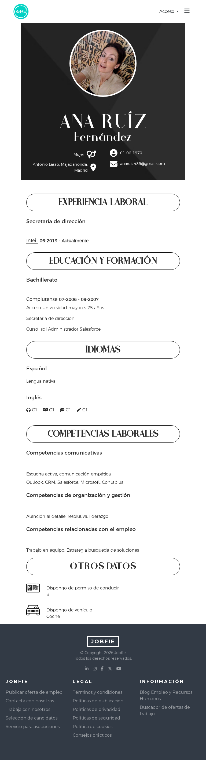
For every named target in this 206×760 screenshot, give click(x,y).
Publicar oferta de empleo (34, 692)
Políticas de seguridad (96, 718)
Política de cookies (92, 726)
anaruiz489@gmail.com (142, 163)
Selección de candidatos (31, 718)
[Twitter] (110, 669)
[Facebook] (102, 669)
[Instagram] (95, 669)
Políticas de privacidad (96, 709)
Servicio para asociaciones (33, 726)
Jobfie (103, 641)
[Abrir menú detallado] (187, 11)
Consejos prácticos (92, 735)
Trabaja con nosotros (28, 709)
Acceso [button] (167, 11)
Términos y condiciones (97, 692)
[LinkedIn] (87, 669)
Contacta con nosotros (30, 700)
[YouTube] (118, 669)
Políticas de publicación (98, 700)
